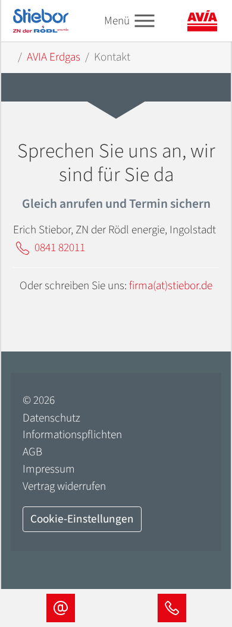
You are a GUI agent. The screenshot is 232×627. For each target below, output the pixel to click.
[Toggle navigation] (144, 21)
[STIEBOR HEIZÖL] (40, 20)
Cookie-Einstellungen (82, 519)
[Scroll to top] (203, 562)
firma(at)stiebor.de (170, 285)
